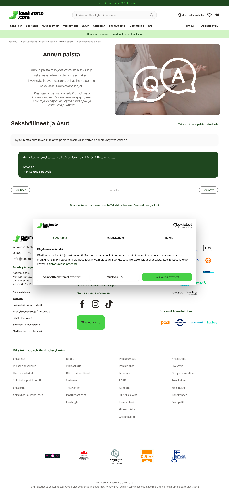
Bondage (124, 373)
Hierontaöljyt (127, 409)
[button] (151, 15)
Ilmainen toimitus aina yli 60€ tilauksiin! (114, 3)
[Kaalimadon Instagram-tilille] (95, 304)
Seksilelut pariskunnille (27, 380)
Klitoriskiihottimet (78, 373)
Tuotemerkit (136, 25)
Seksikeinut (179, 380)
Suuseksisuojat (128, 395)
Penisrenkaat (127, 366)
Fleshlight (72, 402)
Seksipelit (178, 402)
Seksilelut (16, 25)
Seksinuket (178, 387)
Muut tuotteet (50, 25)
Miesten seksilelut (24, 366)
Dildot (70, 358)
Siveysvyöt (178, 366)
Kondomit (99, 25)
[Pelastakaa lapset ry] (52, 456)
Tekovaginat (74, 387)
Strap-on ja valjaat (183, 373)
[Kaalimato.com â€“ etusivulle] (26, 238)
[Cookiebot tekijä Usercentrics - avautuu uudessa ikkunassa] (176, 225)
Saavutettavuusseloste (26, 324)
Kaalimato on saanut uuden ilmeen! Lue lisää (114, 34)
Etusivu (13, 41)
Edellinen (20, 190)
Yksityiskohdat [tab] (114, 237)
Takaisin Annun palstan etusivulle (198, 124)
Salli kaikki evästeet (167, 277)
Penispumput (127, 358)
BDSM (85, 25)
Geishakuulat (127, 416)
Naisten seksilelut (24, 373)
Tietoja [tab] (169, 237)
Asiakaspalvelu (209, 25)
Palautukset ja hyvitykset (27, 305)
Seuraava (208, 190)
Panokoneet (179, 395)
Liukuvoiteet (117, 25)
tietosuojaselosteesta (63, 263)
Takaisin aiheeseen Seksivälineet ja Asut (134, 205)
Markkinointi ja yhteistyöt (28, 331)
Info (149, 25)
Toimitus (189, 25)
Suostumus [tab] (60, 237)
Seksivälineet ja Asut (40, 123)
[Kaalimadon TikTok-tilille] (109, 304)
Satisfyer (71, 380)
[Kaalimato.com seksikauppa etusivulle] (39, 15)
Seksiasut (32, 25)
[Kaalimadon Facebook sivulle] (82, 304)
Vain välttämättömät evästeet (62, 277)
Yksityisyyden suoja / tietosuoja (31, 311)
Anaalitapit (179, 358)
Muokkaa (112, 277)
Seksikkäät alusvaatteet (28, 395)
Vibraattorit (70, 25)
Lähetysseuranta (22, 318)
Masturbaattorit (76, 395)
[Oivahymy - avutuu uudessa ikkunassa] (147, 456)
